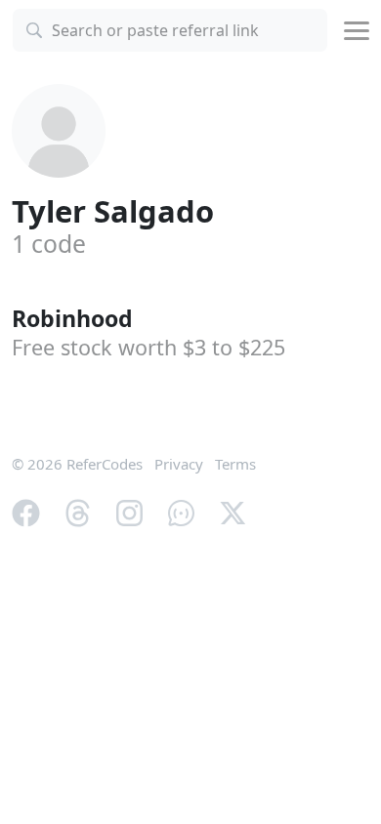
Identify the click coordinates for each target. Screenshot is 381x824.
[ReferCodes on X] (233, 510)
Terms (235, 464)
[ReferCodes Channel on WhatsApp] (181, 510)
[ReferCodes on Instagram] (129, 510)
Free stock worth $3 (148, 347)
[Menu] (356, 31)
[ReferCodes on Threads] (78, 510)
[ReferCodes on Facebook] (26, 510)
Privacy (178, 464)
